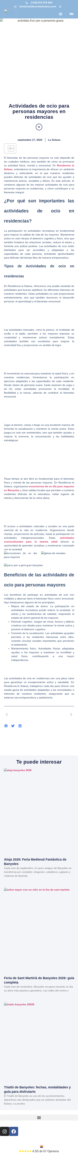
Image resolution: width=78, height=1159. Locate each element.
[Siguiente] (56, 714)
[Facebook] (13, 1131)
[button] (60, 14)
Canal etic (30, 1146)
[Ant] (21, 714)
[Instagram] (4, 1131)
